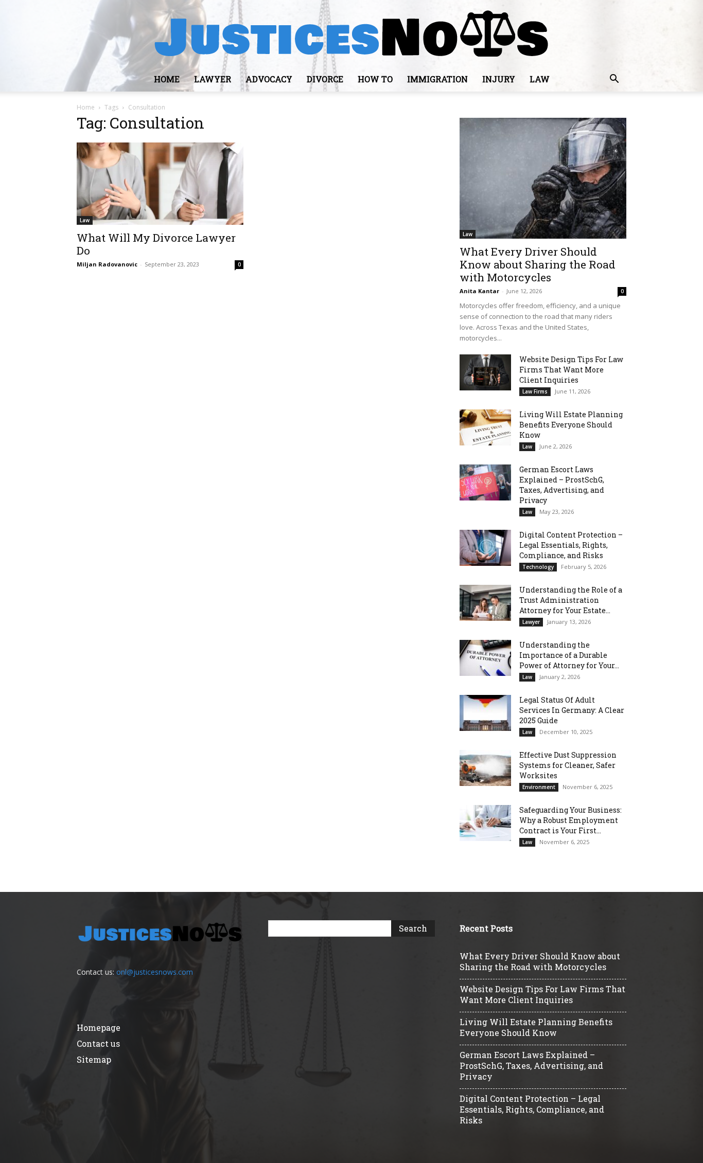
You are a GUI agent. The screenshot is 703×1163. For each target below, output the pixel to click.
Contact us (98, 1043)
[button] (614, 80)
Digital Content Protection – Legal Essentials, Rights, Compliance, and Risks (571, 545)
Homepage (98, 1027)
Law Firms (535, 391)
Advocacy (268, 79)
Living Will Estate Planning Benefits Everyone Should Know (571, 424)
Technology (538, 566)
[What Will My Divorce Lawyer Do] (160, 183)
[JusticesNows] (351, 34)
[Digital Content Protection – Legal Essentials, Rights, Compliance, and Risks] (485, 548)
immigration (437, 79)
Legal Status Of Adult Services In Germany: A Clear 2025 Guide (571, 710)
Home (167, 79)
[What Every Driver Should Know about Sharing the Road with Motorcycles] (543, 178)
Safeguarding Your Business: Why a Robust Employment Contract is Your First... (570, 820)
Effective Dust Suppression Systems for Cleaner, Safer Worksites (568, 765)
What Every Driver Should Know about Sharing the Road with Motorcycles (538, 264)
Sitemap (94, 1059)
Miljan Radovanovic (107, 264)
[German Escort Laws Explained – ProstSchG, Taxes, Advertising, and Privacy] (485, 482)
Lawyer (212, 79)
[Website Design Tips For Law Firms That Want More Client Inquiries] (485, 372)
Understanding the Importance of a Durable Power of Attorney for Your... (569, 655)
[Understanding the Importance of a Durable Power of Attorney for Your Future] (485, 658)
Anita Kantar (479, 291)
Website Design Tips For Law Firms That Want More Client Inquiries (571, 369)
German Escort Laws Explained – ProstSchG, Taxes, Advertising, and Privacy (561, 484)
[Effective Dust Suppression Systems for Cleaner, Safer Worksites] (485, 768)
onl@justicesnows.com (154, 972)
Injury (498, 79)
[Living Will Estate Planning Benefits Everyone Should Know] (485, 427)
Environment (538, 787)
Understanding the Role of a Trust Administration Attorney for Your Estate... (570, 600)
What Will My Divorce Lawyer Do (156, 244)
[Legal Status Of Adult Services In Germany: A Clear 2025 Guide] (485, 713)
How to (375, 79)
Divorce (325, 79)
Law (540, 79)
